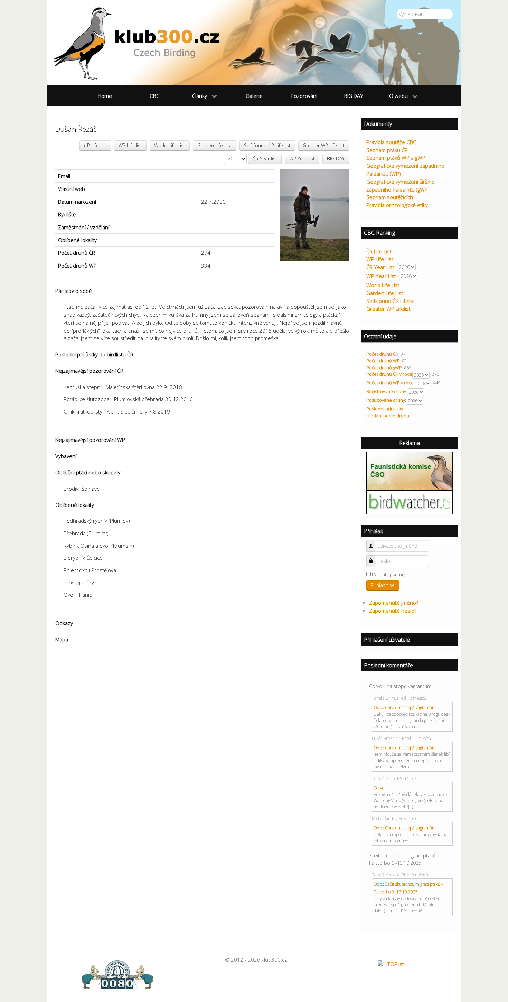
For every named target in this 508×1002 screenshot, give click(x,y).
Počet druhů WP (383, 361)
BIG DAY (336, 158)
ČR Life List (379, 251)
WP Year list (302, 158)
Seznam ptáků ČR (387, 150)
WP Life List (379, 259)
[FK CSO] (409, 470)
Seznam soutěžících (389, 197)
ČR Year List (380, 266)
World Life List (169, 145)
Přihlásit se (383, 585)
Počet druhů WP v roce (390, 383)
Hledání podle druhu (387, 415)
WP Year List (381, 275)
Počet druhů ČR (382, 354)
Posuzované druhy (385, 400)
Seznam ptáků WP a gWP (395, 157)
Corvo (379, 788)
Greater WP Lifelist (388, 308)
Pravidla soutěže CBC (391, 142)
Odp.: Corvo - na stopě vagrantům (405, 708)
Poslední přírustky (384, 409)
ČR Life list (95, 145)
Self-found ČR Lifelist (390, 300)
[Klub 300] (254, 42)
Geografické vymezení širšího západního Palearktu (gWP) (400, 185)
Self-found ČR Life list (267, 145)
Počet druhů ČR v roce (389, 374)
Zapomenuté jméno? (393, 602)
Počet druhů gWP (384, 367)
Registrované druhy (386, 391)
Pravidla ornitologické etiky (397, 205)
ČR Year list (265, 158)
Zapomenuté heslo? (392, 610)
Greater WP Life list (324, 145)
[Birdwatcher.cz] (409, 501)
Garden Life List (214, 145)
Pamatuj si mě (388, 574)
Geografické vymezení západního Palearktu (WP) (405, 169)
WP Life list (130, 145)
